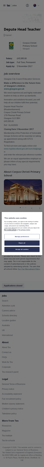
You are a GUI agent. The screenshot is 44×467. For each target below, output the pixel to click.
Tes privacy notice (24, 230)
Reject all (22, 243)
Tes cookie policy (10, 230)
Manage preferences (22, 236)
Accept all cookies (22, 249)
